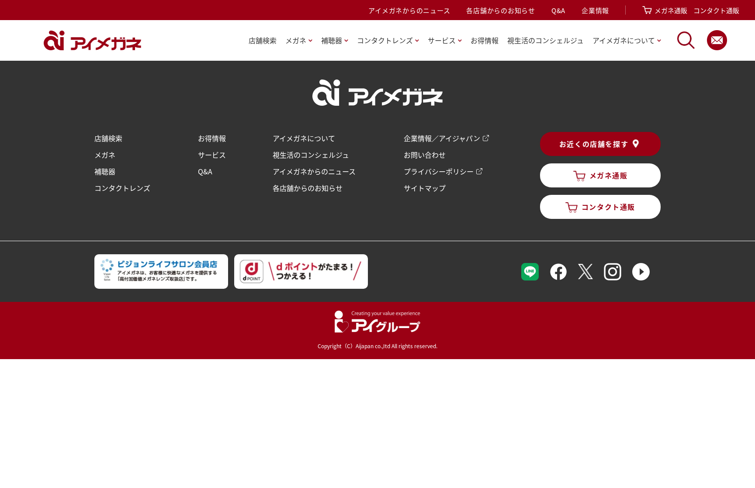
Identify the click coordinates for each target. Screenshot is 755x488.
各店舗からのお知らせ (500, 10)
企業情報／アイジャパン (442, 138)
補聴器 (104, 171)
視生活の (545, 40)
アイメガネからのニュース (409, 10)
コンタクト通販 (716, 10)
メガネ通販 (671, 10)
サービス (212, 154)
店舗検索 (263, 40)
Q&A (558, 10)
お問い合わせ (425, 154)
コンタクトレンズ (122, 188)
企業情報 (595, 10)
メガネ (104, 154)
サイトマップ (425, 188)
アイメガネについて (304, 138)
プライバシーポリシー (439, 171)
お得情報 (485, 40)
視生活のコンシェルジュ (311, 154)
